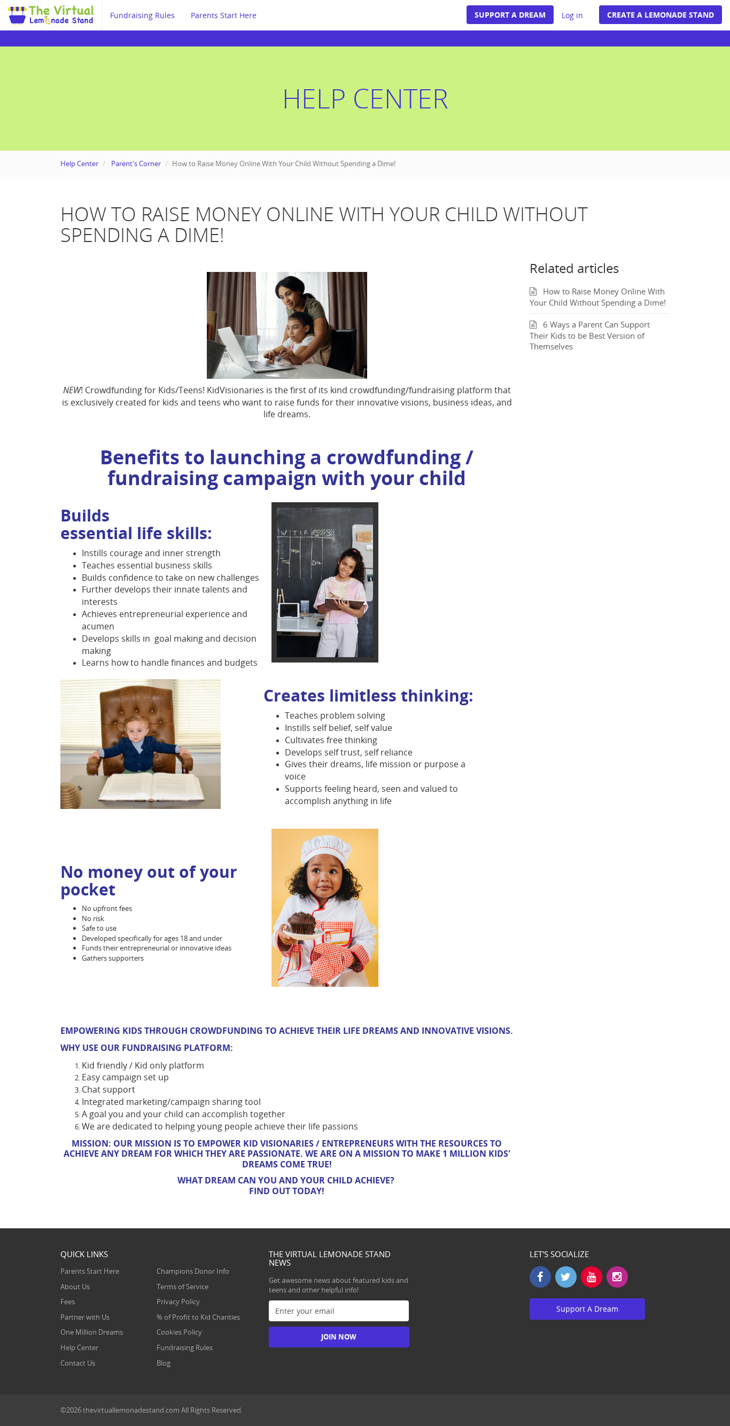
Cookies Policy (179, 1332)
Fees (67, 1301)
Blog (163, 1363)
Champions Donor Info (193, 1271)
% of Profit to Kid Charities (198, 1317)
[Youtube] (591, 1277)
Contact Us (77, 1363)
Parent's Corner (136, 163)
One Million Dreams (91, 1332)
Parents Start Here (224, 15)
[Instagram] (617, 1277)
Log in (572, 15)
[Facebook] (540, 1277)
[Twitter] (566, 1277)
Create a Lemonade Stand (660, 15)
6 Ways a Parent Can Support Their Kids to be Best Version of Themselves (590, 335)
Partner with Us (85, 1317)
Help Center (79, 163)
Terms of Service (182, 1286)
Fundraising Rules (142, 15)
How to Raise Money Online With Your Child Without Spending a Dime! (598, 297)
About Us (75, 1286)
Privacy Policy (178, 1301)
